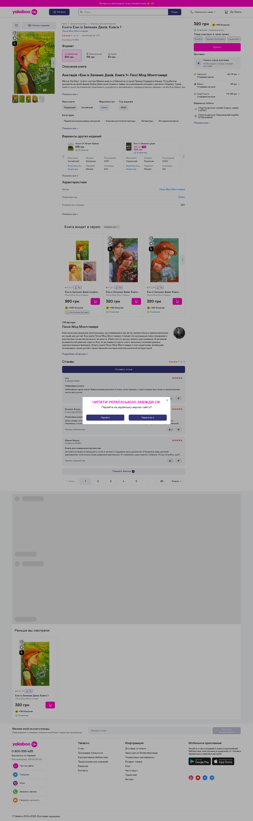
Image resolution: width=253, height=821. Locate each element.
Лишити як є (147, 418)
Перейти (105, 418)
